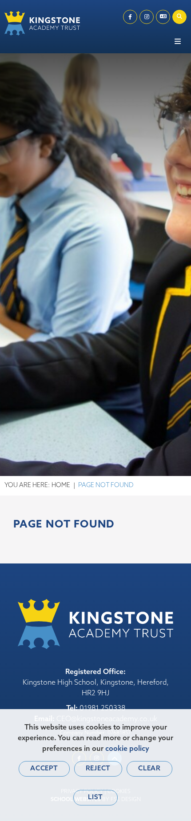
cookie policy (127, 749)
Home (61, 485)
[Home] (42, 23)
